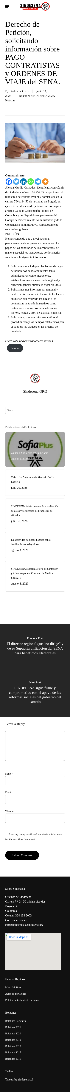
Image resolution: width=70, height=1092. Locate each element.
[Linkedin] (23, 181)
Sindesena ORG (19, 91)
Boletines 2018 (13, 1046)
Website (9, 811)
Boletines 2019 (13, 1040)
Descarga (15, 348)
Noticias (10, 100)
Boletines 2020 (13, 1033)
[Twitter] (16, 181)
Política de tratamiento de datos (21, 1000)
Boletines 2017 (13, 1052)
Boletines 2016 (13, 1058)
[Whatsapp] (30, 181)
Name (9, 773)
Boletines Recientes (15, 1021)
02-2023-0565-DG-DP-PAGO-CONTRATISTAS (29, 341)
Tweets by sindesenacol (19, 1079)
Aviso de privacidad (15, 993)
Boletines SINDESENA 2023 (36, 95)
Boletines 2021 (13, 1027)
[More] (45, 181)
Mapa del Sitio (13, 987)
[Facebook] (9, 181)
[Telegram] (38, 181)
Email (9, 792)
